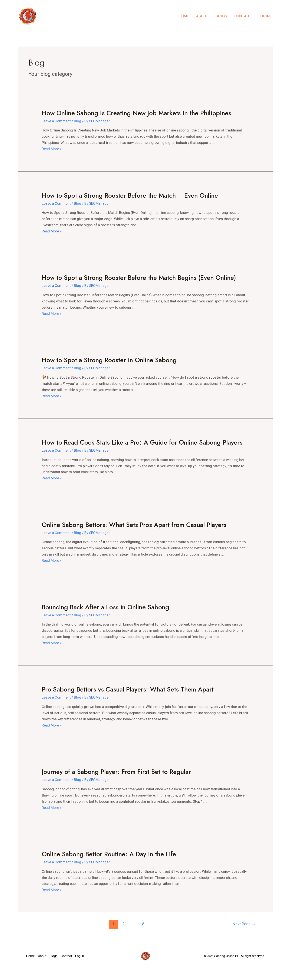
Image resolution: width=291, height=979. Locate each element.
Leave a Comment (56, 121)
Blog (77, 121)
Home (184, 16)
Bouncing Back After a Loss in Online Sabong (105, 607)
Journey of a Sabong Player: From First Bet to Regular (116, 771)
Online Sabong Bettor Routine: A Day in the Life (109, 854)
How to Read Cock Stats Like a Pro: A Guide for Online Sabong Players (142, 442)
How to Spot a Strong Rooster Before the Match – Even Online (130, 195)
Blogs (221, 16)
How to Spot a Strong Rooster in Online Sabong (109, 360)
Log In (264, 16)
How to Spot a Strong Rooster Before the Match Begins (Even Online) (139, 277)
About (202, 16)
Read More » (52, 149)
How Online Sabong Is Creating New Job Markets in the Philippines (136, 113)
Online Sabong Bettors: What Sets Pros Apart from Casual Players (134, 524)
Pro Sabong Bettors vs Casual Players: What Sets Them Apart (128, 689)
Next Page (244, 924)
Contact (242, 16)
